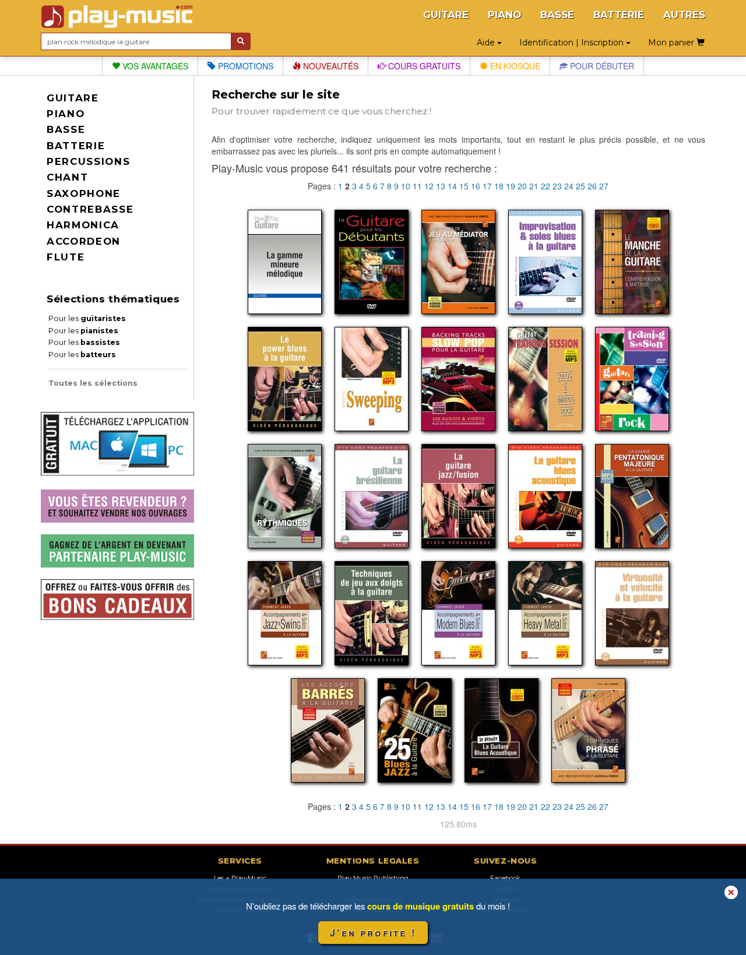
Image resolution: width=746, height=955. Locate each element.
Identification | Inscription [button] (572, 42)
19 (510, 186)
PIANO (504, 14)
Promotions (244, 66)
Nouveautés (329, 66)
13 (440, 186)
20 (522, 186)
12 (429, 186)
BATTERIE (618, 14)
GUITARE (446, 14)
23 (557, 186)
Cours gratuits (423, 66)
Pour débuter (601, 66)
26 (592, 186)
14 (452, 186)
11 (417, 186)
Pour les (87, 318)
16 (475, 186)
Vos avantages (154, 66)
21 (534, 186)
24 (568, 186)
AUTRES (684, 14)
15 (464, 186)
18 (499, 186)
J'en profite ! (373, 932)
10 (405, 186)
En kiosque (514, 66)
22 (545, 186)
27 (603, 186)
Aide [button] (487, 42)
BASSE (557, 14)
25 (580, 186)
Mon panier (672, 42)
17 (487, 186)
